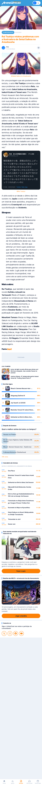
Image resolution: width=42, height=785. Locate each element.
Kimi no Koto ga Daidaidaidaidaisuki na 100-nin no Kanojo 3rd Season (21, 495)
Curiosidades (8, 32)
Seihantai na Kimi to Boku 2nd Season (21, 417)
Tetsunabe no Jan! (14, 519)
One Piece (11, 471)
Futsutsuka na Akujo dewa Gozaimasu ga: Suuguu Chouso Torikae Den (21, 502)
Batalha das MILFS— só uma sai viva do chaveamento (21, 578)
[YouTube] (21, 633)
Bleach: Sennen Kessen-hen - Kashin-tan (21, 388)
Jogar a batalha (21, 616)
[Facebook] (15, 633)
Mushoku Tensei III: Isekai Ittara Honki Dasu (22, 410)
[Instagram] (10, 633)
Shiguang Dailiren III (18, 395)
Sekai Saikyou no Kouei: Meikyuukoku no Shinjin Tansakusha (20, 513)
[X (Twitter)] (4, 633)
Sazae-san (11, 524)
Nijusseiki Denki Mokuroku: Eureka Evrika (19, 488)
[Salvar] (38, 48)
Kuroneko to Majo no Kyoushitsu (19, 507)
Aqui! (9, 349)
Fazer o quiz (21, 571)
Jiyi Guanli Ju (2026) (18, 403)
